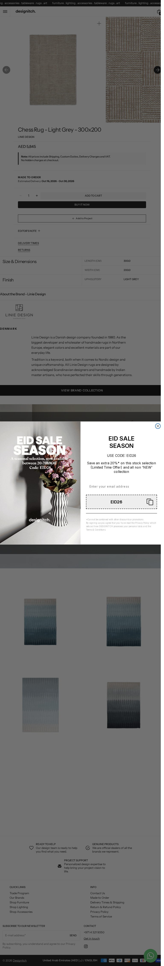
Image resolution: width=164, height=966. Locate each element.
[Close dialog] (157, 426)
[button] (121, 502)
